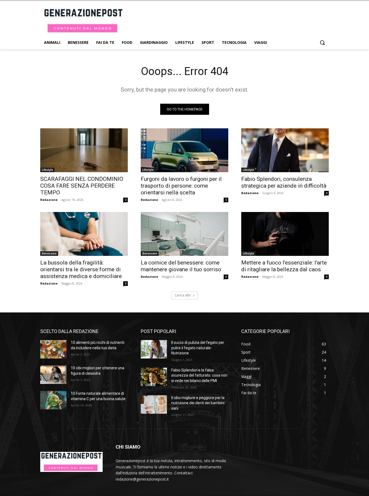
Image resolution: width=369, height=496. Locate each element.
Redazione (49, 200)
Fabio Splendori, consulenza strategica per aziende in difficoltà (283, 182)
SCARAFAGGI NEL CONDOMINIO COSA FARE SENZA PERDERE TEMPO (81, 186)
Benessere (49, 253)
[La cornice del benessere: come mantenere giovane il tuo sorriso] (184, 234)
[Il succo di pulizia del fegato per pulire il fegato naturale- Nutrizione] (154, 349)
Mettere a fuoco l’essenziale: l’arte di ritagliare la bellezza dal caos (284, 266)
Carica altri (183, 295)
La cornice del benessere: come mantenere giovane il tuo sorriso (181, 266)
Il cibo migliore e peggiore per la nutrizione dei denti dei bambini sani (197, 403)
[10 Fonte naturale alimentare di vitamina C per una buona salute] (53, 400)
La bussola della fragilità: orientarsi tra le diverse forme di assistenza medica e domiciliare (81, 269)
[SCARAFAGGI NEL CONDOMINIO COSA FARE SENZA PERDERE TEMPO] (84, 150)
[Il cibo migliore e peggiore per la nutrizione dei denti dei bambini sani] (154, 404)
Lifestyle (47, 170)
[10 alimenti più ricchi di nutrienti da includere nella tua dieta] (53, 349)
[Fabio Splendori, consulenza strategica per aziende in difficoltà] (285, 150)
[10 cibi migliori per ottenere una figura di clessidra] (53, 375)
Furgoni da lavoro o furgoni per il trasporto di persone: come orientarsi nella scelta (181, 186)
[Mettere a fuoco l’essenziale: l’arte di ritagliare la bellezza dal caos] (285, 234)
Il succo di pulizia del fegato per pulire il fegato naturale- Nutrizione (197, 347)
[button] (322, 42)
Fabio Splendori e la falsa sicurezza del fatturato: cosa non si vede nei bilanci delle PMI (199, 375)
